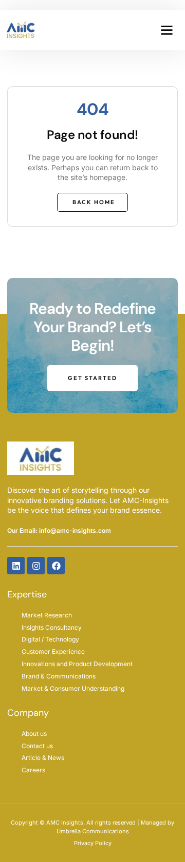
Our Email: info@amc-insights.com (59, 530)
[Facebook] (56, 565)
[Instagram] (36, 565)
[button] (166, 30)
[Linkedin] (16, 565)
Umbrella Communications (93, 831)
